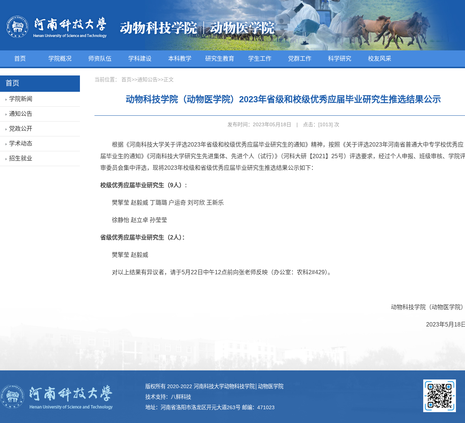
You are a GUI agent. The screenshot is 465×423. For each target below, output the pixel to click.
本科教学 (179, 59)
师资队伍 (100, 59)
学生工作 (259, 59)
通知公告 (20, 114)
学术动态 (20, 143)
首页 (20, 59)
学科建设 (139, 59)
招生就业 (20, 158)
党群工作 (299, 59)
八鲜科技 (181, 397)
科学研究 (339, 59)
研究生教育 (219, 59)
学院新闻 (20, 99)
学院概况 (60, 59)
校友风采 (379, 59)
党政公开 (20, 129)
